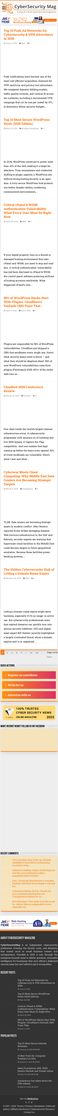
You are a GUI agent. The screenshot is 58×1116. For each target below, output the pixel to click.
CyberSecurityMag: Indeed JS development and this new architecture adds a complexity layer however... (33, 873)
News (23, 310)
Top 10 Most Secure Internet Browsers (32, 1045)
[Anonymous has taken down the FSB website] (8, 1084)
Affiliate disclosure (20, 1109)
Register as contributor (23, 675)
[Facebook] (29, 1102)
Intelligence (27, 489)
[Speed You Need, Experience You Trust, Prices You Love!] (29, 19)
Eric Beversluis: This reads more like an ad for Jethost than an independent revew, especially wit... (33, 904)
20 (37, 652)
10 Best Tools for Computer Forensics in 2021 (31, 1057)
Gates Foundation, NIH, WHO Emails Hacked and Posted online (35, 1069)
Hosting (25, 128)
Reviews (27, 396)
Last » (49, 656)
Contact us (29, 1112)
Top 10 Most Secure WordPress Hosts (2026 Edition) (27, 122)
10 (31, 652)
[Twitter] (31, 1102)
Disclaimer (39, 1106)
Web (23, 43)
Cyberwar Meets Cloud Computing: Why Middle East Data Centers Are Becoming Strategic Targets (29, 478)
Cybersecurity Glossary (42, 1109)
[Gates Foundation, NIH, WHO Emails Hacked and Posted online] (8, 1072)
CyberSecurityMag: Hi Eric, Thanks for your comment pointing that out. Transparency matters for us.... (31, 894)
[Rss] (26, 1102)
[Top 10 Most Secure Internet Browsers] (8, 1047)
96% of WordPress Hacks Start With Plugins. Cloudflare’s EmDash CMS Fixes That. (26, 302)
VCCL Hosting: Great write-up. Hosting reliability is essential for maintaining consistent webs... (31, 862)
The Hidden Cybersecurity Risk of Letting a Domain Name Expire (29, 571)
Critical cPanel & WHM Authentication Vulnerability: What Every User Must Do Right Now (27, 211)
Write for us (15, 685)
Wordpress (34, 128)
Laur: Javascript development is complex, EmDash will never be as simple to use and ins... (33, 883)
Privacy (29, 1106)
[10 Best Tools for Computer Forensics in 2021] (8, 1059)
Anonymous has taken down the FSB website (35, 1082)
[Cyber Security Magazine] (29, 7)
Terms (20, 1106)
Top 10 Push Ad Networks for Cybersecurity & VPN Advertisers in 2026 (28, 34)
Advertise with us (19, 695)
